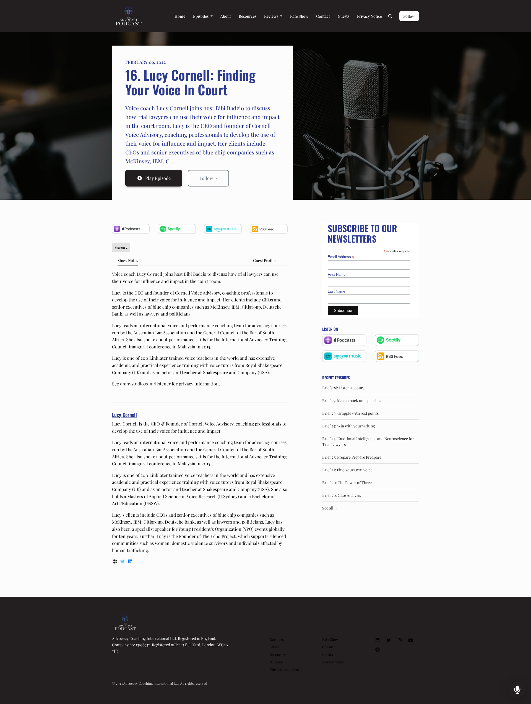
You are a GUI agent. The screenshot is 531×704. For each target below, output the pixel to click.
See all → (330, 508)
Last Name (336, 291)
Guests (343, 16)
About (225, 16)
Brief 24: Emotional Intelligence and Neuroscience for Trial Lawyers (368, 441)
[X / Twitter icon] (388, 640)
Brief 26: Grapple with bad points (350, 413)
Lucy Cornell (124, 414)
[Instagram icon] (399, 640)
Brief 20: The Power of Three (347, 482)
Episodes (201, 16)
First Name (336, 274)
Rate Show (299, 16)
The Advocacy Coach (286, 669)
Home (180, 16)
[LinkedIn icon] (377, 640)
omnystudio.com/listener (145, 384)
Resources (247, 16)
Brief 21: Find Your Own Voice (347, 469)
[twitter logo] (123, 561)
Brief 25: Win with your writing (348, 426)
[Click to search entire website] (390, 16)
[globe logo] (115, 561)
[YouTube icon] (410, 640)
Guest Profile (264, 260)
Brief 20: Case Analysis (341, 495)
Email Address (341, 257)
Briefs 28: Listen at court (343, 387)
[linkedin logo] (130, 561)
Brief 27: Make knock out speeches (351, 400)
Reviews (271, 16)
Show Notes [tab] (128, 260)
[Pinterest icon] (377, 649)
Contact (323, 16)
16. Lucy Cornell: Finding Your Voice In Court (190, 82)
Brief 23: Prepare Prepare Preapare (351, 457)
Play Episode (158, 178)
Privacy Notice (369, 16)
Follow (409, 16)
